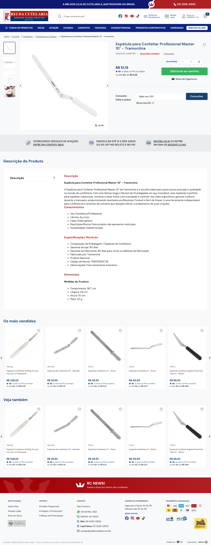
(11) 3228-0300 (90, 521)
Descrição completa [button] (149, 54)
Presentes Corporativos (151, 27)
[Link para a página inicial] (6, 36)
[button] (184, 79)
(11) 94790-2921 (89, 511)
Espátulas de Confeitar (46, 36)
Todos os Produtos (21, 27)
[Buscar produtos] (60, 16)
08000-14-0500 (89, 516)
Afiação (54, 27)
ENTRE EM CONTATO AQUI (48, 144)
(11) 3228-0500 (94, 526)
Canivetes (84, 27)
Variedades (177, 27)
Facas (41, 27)
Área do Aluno (197, 27)
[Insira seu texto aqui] (132, 17)
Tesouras (100, 27)
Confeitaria (28, 36)
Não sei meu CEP (143, 103)
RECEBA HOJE (162, 141)
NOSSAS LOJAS (177, 144)
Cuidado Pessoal (121, 27)
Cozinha (68, 27)
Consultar (196, 96)
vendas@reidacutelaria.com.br (95, 531)
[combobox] (83, 16)
